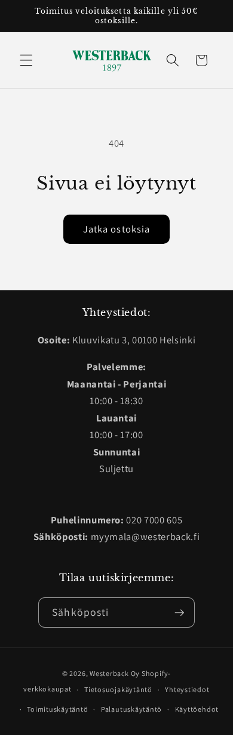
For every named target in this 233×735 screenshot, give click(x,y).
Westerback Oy (115, 673)
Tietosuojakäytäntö (118, 689)
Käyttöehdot (197, 709)
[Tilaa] (179, 612)
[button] (26, 60)
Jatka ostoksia (116, 228)
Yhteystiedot (187, 689)
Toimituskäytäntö (57, 709)
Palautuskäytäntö (131, 709)
